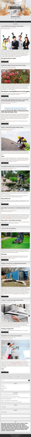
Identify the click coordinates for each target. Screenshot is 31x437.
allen (2, 423)
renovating (26, 428)
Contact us (2, 385)
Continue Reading (5, 61)
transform (3, 430)
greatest (17, 425)
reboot (9, 428)
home (20, 425)
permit (27, 427)
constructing (3, 424)
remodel (12, 428)
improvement (7, 427)
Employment (8, 28)
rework (18, 429)
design (20, 424)
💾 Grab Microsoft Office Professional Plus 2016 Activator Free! (15, 108)
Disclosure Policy (3, 388)
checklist (22, 423)
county (13, 424)
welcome (13, 430)
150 (15, 376)
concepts (26, 423)
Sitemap (2, 389)
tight (26, 429)
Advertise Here (3, 386)
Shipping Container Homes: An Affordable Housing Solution (13, 263)
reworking (22, 429)
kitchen (11, 427)
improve (2, 427)
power (2, 428)
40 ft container (15, 293)
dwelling (23, 424)
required (7, 429)
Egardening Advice (15, 7)
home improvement (9, 211)
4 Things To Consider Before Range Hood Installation (12, 300)
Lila (6, 27)
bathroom (14, 423)
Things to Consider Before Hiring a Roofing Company (12, 127)
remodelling (21, 428)
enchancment (3, 425)
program (5, 428)
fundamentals (9, 425)
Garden (14, 425)
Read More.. (8, 60)
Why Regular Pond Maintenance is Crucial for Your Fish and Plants (15, 166)
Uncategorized (8, 103)
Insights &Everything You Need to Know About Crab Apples (13, 65)
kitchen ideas (8, 302)
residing (15, 429)
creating (16, 424)
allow (5, 423)
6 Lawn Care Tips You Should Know (8, 228)
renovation (3, 429)
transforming (8, 430)
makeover (19, 427)
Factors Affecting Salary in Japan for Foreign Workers (12, 26)
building (18, 423)
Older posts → (18, 376)
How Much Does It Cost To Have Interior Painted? (11, 335)
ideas (26, 425)
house (23, 425)
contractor (9, 424)
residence (11, 429)
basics (11, 423)
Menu (16, 21)
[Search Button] (15, 19)
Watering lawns (3, 256)
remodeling (17, 428)
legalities (15, 427)
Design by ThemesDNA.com (15, 436)
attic (8, 423)
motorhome (24, 427)
